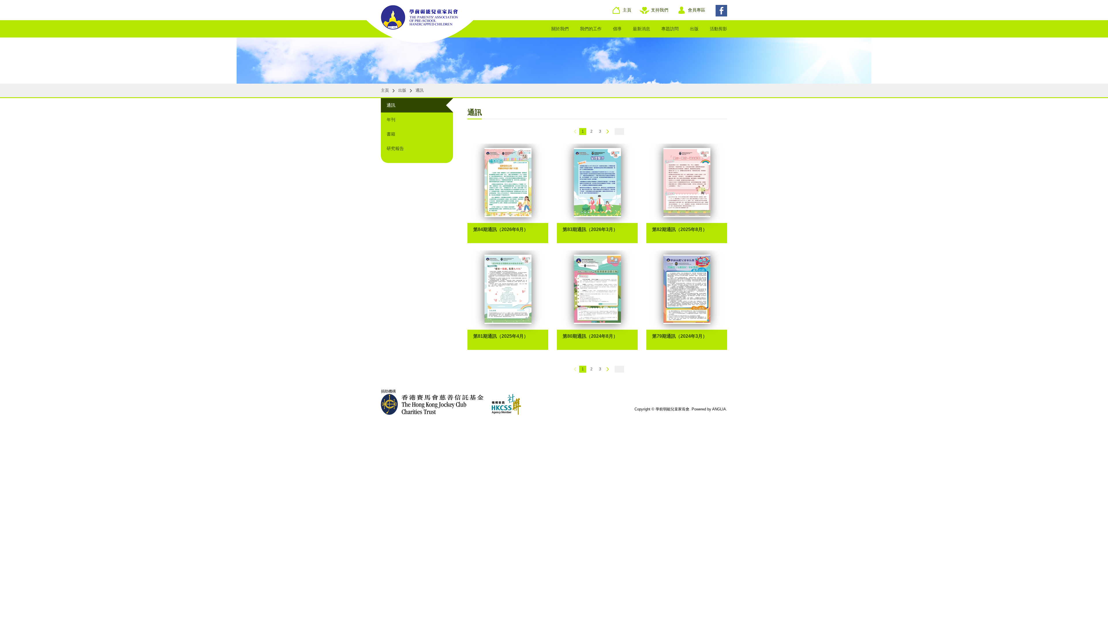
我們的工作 (591, 28)
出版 (694, 28)
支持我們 (659, 9)
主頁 (627, 9)
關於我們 (560, 28)
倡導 (617, 28)
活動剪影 (718, 28)
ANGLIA (719, 409)
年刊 (391, 119)
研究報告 (395, 148)
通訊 (391, 105)
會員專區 (696, 9)
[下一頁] (607, 131)
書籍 (391, 134)
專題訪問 (670, 28)
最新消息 (641, 28)
